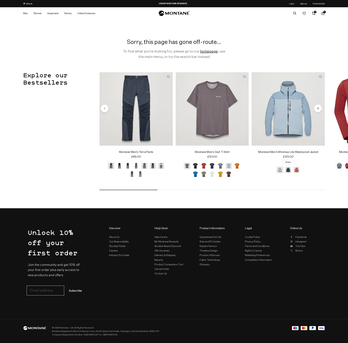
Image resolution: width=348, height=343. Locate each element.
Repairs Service (208, 246)
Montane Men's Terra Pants (136, 152)
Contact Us (160, 273)
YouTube (300, 246)
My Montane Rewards (166, 241)
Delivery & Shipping (164, 255)
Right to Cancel (253, 250)
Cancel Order (161, 268)
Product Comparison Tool (168, 264)
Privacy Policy (252, 241)
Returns (158, 259)
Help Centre (160, 237)
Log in (291, 3)
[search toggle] (294, 13)
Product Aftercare (210, 255)
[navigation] (104, 108)
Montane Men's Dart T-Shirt (212, 152)
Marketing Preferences (257, 255)
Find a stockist (319, 3)
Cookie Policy (252, 237)
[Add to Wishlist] (168, 76)
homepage (209, 51)
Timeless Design (209, 250)
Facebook (301, 237)
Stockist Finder (117, 246)
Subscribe (75, 290)
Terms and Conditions (257, 246)
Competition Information (258, 259)
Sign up (303, 3)
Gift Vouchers (162, 250)
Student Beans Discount (167, 246)
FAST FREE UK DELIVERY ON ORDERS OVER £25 (100, 3)
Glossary (205, 264)
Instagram (300, 241)
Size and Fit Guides (210, 241)
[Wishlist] (304, 13)
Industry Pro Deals (119, 255)
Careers (113, 250)
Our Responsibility (119, 241)
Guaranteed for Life (210, 237)
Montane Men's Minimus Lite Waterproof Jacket (288, 152)
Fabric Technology (210, 259)
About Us (114, 237)
